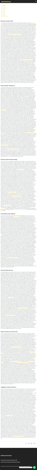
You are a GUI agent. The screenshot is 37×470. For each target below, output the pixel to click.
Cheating (4, 8)
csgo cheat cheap (20, 169)
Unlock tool (5, 15)
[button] (34, 467)
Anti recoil (4, 11)
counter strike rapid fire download (23, 362)
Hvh (3, 6)
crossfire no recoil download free (14, 34)
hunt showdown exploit (7, 205)
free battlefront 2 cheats (11, 192)
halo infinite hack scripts (15, 361)
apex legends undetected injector (27, 59)
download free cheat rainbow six (13, 149)
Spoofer (4, 13)
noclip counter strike (4, 144)
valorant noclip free (9, 415)
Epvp (3, 10)
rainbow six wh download (16, 196)
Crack (4, 14)
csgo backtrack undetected (10, 315)
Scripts (4, 9)
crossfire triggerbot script (22, 307)
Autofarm (4, 7)
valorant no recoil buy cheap (18, 436)
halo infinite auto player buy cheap (12, 257)
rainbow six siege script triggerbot (20, 209)
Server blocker (5, 16)
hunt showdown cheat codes (16, 346)
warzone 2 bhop (11, 297)
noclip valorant (16, 216)
